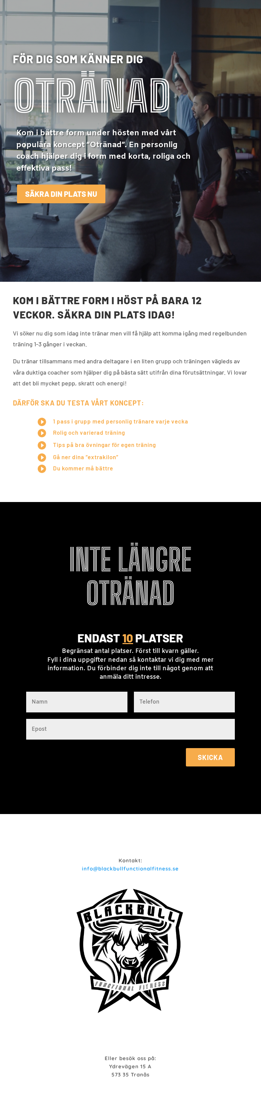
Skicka (210, 757)
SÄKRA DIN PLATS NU (61, 193)
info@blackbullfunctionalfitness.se (130, 868)
